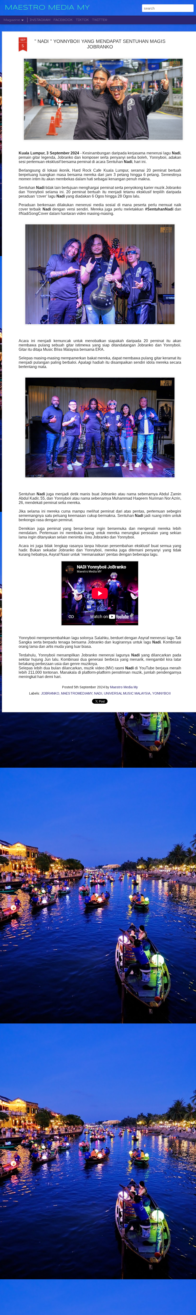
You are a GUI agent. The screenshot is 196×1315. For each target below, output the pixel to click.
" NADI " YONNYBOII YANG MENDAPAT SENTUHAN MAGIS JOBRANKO (99, 44)
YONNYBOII (161, 693)
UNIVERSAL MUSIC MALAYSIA (127, 693)
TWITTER (99, 19)
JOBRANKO (50, 693)
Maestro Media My (124, 687)
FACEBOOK (63, 19)
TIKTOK (82, 19)
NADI (98, 693)
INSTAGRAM (40, 19)
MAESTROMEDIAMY (76, 693)
